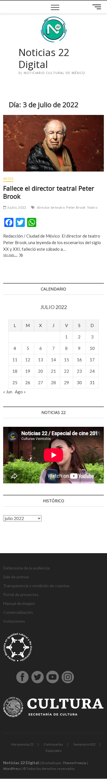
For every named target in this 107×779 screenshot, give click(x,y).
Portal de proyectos (21, 594)
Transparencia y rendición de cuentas (36, 585)
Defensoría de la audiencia (26, 567)
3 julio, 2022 (16, 207)
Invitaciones (14, 621)
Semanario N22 (84, 744)
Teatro (92, 207)
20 (40, 371)
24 (92, 371)
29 (66, 382)
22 (66, 371)
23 (79, 371)
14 (53, 359)
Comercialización (18, 612)
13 (40, 359)
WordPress (12, 768)
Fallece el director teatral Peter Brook (48, 192)
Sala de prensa (16, 576)
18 (14, 371)
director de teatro (51, 207)
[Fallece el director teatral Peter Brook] (53, 143)
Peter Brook (75, 207)
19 (27, 371)
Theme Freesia (74, 763)
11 (14, 359)
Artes (8, 178)
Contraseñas (53, 744)
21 (53, 371)
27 (40, 382)
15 (66, 359)
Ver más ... (15, 255)
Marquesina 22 (22, 744)
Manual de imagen (19, 603)
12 (27, 359)
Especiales (54, 750)
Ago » (20, 391)
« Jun (7, 391)
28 (53, 382)
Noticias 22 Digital (44, 58)
